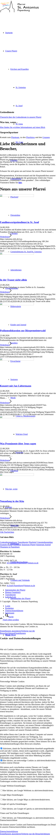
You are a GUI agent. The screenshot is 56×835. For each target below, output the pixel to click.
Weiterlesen (5, 237)
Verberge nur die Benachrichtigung (35, 834)
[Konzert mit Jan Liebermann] (17, 360)
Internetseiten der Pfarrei (15, 590)
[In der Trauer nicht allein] (17, 254)
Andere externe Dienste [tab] (9, 763)
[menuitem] (33, 252)
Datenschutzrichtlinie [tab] (8, 820)
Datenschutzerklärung (9, 831)
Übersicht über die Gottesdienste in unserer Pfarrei (20, 117)
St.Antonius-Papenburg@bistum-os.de (22, 563)
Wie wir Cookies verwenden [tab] (11, 649)
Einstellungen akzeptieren (10, 631)
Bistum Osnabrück (13, 592)
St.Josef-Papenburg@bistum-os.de (21, 585)
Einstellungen (20, 633)
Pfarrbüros (30, 137)
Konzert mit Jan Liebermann (15, 385)
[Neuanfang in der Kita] (17, 475)
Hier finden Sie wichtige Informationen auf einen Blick (22, 127)
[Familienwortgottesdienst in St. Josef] (17, 196)
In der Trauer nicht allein (13, 279)
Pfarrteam (15, 137)
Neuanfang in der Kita (12, 501)
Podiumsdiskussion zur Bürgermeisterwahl (23, 330)
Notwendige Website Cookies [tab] (12, 681)
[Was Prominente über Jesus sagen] (17, 417)
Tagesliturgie (10, 595)
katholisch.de (10, 597)
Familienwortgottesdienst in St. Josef (19, 222)
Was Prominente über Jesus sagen (18, 443)
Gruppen (46, 137)
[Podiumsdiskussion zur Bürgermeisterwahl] (17, 304)
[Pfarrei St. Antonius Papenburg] (19, 12)
